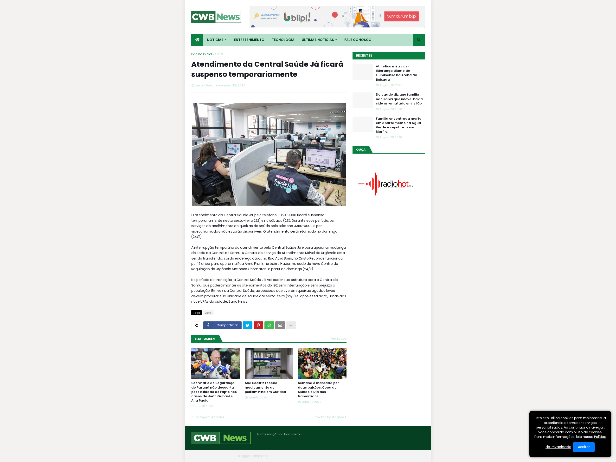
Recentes (364, 55)
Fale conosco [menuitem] (358, 39)
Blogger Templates (253, 456)
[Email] (280, 325)
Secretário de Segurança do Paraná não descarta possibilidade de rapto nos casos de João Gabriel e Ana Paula (214, 392)
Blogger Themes (223, 456)
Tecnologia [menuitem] (283, 39)
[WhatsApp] (269, 325)
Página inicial (201, 54)
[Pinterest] (258, 325)
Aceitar (584, 447)
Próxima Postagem (329, 417)
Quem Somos (372, 456)
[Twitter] (247, 325)
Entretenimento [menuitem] (249, 39)
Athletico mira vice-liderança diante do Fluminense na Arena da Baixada (396, 73)
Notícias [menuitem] (215, 39)
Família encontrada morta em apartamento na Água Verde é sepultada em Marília (399, 125)
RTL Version (416, 456)
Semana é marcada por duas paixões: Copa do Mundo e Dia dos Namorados (318, 389)
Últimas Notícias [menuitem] (318, 39)
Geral (219, 54)
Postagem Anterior (209, 417)
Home (351, 456)
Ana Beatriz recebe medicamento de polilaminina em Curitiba (265, 387)
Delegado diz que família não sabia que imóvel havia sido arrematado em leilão (399, 98)
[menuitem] (197, 40)
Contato (395, 456)
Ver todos (338, 339)
